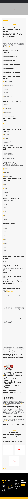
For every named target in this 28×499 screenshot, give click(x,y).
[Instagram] (5, 480)
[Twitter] (3, 480)
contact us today (5, 420)
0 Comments (12, 21)
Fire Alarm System (6, 20)
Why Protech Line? (12, 484)
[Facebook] (2, 480)
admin (9, 21)
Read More (4, 468)
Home (23, 9)
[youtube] (3, 482)
